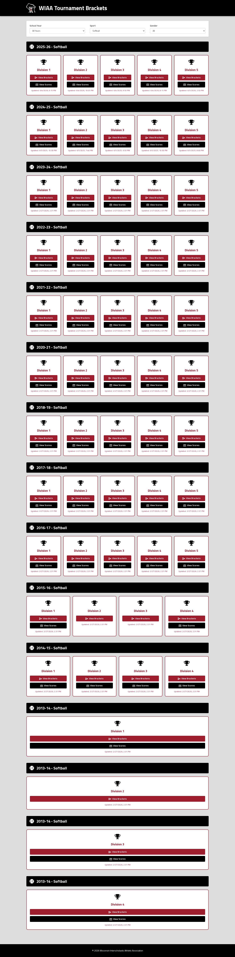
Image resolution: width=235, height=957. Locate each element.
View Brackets (45, 77)
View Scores (45, 84)
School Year (36, 25)
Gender (153, 25)
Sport (93, 25)
